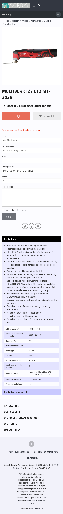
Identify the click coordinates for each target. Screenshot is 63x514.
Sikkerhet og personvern (46, 451)
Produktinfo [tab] (10, 238)
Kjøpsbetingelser (23, 451)
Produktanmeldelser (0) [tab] (15, 391)
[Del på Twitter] (25, 226)
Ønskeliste (49, 116)
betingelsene (20, 210)
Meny (8, 14)
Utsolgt (15, 116)
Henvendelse (7, 186)
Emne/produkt (8, 166)
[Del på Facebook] (32, 226)
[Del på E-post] (38, 226)
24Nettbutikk (37, 508)
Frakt (10, 451)
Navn (4, 136)
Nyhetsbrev (32, 457)
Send (8, 216)
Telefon (5, 156)
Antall (4, 176)
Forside (5, 20)
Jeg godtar (15, 210)
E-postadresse (8, 146)
